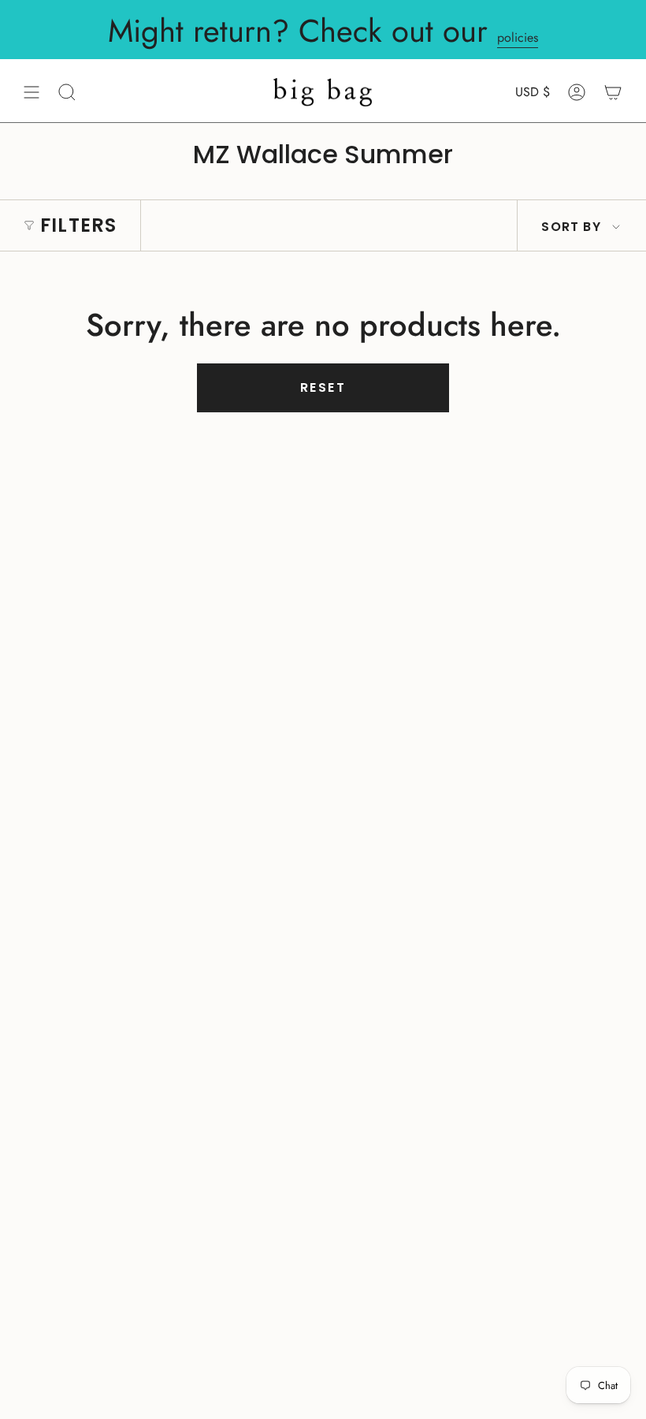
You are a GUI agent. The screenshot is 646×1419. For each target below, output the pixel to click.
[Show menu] (31, 92)
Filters (78, 225)
